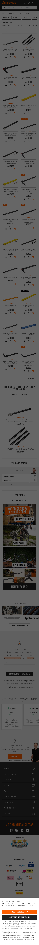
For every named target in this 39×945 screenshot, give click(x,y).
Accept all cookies (18, 912)
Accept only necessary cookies (19, 917)
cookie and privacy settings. (21, 906)
